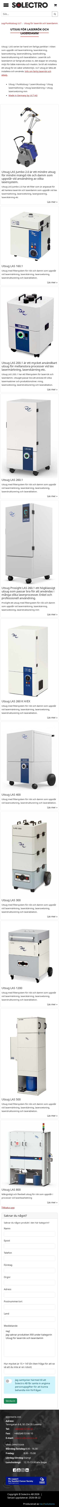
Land (6, 1313)
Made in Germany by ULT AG (23, 95)
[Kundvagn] (55, 5)
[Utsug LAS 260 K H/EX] (29, 660)
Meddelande (10, 1325)
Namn (7, 1228)
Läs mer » (52, 201)
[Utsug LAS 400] (29, 758)
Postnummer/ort (13, 1301)
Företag (8, 1264)
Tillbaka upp (8, 1207)
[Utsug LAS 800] (29, 1155)
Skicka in (10, 1400)
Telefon (8, 1252)
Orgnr (7, 1277)
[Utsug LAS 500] (29, 1054)
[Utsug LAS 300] (29, 856)
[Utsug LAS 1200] (29, 954)
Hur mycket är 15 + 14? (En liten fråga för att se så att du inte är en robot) (29, 1365)
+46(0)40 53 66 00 (23, 1428)
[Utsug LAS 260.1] (29, 436)
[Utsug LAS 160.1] (29, 236)
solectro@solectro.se (25, 1438)
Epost (7, 1240)
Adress (7, 1289)
